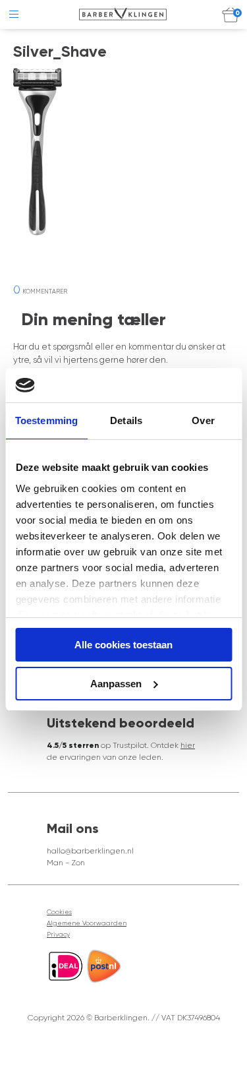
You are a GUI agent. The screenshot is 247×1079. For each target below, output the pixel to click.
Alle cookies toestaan (123, 644)
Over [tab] (203, 420)
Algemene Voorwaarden (86, 923)
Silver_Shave (60, 51)
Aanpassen (116, 683)
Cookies (59, 911)
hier (187, 745)
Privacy (58, 934)
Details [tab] (126, 420)
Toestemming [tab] (46, 420)
